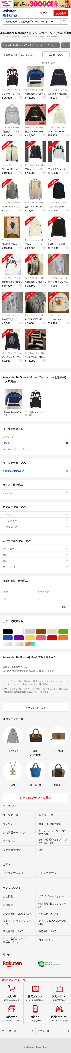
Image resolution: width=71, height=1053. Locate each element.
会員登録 (61, 13)
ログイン (45, 13)
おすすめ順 (27, 55)
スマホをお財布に (35, 1018)
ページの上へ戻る (35, 707)
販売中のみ (12, 55)
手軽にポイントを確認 (59, 1018)
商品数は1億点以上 (11, 998)
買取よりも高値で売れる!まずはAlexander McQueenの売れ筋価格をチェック (28, 668)
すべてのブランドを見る (35, 797)
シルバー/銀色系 (12, 644)
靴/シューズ (11, 526)
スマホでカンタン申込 (12, 1018)
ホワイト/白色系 (23, 631)
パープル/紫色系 (23, 638)
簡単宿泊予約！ (59, 998)
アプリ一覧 (43, 1031)
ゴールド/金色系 (23, 644)
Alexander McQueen (13, 470)
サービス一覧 (9, 1031)
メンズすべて (12, 520)
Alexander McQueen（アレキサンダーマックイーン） (29, 44)
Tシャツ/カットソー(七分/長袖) (12, 89)
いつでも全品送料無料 (35, 998)
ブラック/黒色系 (12, 631)
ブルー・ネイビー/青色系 (12, 638)
